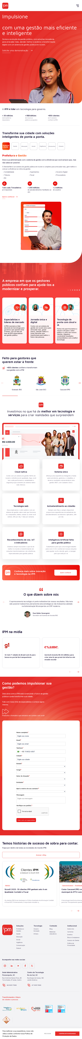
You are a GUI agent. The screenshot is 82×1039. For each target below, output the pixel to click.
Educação (19, 937)
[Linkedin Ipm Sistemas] (11, 965)
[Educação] (24, 146)
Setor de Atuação (23, 776)
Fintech (18, 948)
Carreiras (70, 932)
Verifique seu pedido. (24, 805)
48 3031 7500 (12, 985)
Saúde (18, 934)
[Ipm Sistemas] (5, 6)
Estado (19, 763)
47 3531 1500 (36, 985)
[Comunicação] (52, 146)
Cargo (18, 770)
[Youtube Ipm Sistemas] (18, 965)
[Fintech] (61, 146)
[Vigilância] (43, 146)
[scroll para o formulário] (5, 711)
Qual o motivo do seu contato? (27, 789)
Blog (51, 929)
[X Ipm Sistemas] (31, 965)
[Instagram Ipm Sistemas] (4, 965)
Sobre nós (70, 929)
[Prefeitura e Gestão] (6, 146)
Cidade (19, 756)
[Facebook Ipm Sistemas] (25, 965)
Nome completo (22, 732)
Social (18, 939)
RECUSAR (47, 1033)
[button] (79, 383)
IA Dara (36, 934)
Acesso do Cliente (73, 940)
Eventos (69, 934)
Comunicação (20, 945)
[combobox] (20, 751)
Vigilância (19, 942)
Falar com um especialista (26, 820)
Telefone (19, 748)
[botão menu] (78, 5)
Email (18, 740)
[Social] (33, 146)
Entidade (20, 782)
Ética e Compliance (73, 937)
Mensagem (20, 795)
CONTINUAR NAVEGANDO (67, 1033)
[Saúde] (15, 146)
